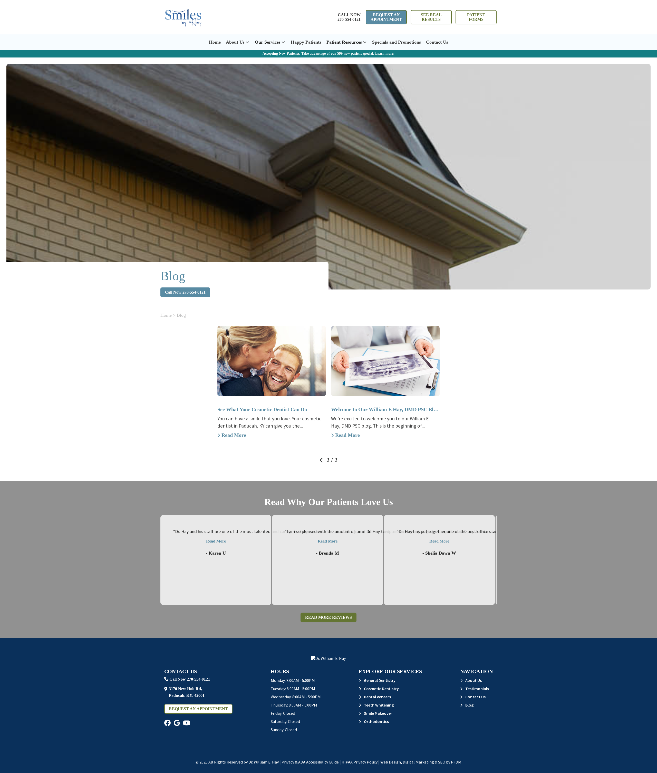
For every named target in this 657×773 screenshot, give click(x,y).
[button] (167, 723)
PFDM (456, 762)
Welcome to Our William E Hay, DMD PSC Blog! (385, 409)
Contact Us (437, 42)
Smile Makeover (378, 713)
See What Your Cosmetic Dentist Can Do (262, 409)
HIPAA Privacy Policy (360, 762)
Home (215, 42)
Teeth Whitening (379, 705)
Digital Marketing (418, 762)
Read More (233, 435)
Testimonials (477, 688)
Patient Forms (476, 17)
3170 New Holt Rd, (187, 692)
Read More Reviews (328, 617)
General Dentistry (379, 680)
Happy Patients (306, 42)
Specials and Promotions (396, 42)
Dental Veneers (377, 696)
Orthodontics (376, 721)
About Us (235, 42)
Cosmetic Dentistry (381, 688)
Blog (469, 705)
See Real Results (431, 17)
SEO (441, 762)
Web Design (390, 762)
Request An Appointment (386, 17)
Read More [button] (216, 541)
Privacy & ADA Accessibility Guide (310, 762)
